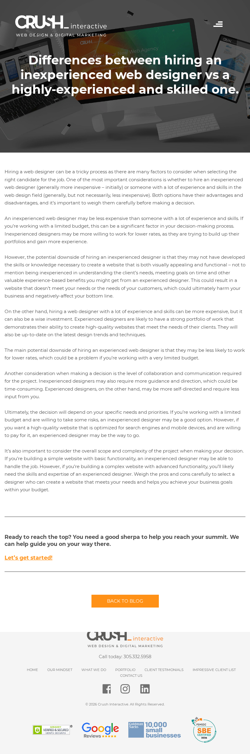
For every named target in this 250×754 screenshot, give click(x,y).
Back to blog (125, 601)
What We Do (93, 670)
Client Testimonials (164, 670)
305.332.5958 (137, 656)
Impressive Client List (214, 670)
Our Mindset (59, 670)
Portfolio (125, 670)
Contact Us (131, 675)
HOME (32, 670)
